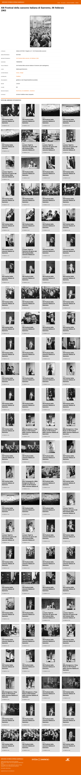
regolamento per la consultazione (7, 770)
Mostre (77, 2)
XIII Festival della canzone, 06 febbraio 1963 (27, 58)
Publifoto (18, 76)
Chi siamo (63, 2)
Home (58, 2)
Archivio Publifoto (70, 2)
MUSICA (32, 90)
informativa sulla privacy (6, 768)
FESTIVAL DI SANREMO (22, 90)
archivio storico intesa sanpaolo (13, 2)
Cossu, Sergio (19, 72)
